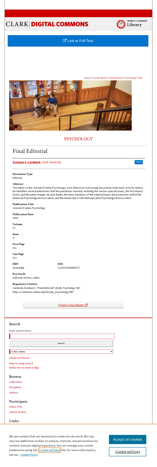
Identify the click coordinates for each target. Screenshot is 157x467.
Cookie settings (49, 450)
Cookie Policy (29, 455)
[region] (78, 445)
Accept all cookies (127, 439)
